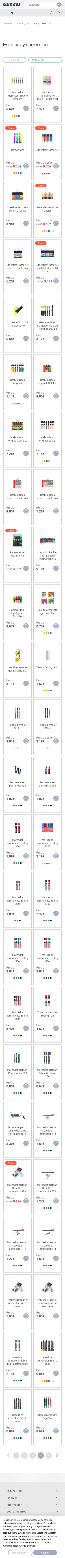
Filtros (13, 59)
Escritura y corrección (39, 23)
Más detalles (18, 1552)
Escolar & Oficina (13, 23)
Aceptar (45, 1552)
